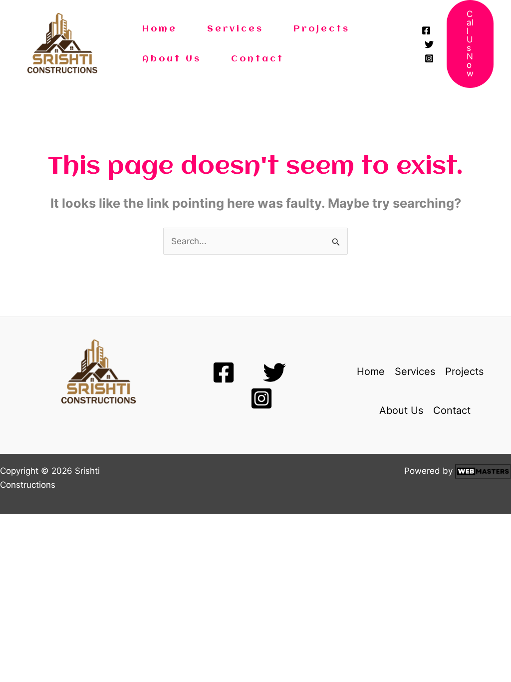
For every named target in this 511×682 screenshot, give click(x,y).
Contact (257, 58)
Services (235, 28)
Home (159, 28)
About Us (171, 58)
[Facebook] (426, 30)
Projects (321, 28)
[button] (470, 44)
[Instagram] (429, 58)
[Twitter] (429, 44)
